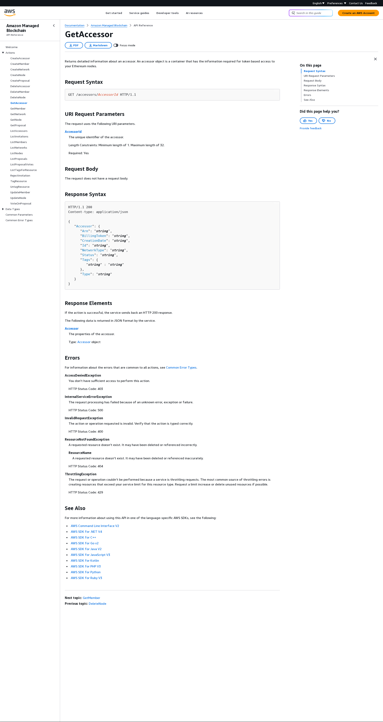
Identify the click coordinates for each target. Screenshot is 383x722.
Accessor (84, 226)
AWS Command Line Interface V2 (95, 526)
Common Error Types (181, 367)
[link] (143, 25)
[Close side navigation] (54, 25)
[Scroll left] (102, 13)
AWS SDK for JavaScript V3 (90, 555)
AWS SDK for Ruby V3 (86, 578)
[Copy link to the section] (61, 82)
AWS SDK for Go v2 (85, 543)
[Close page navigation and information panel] (375, 59)
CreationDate (94, 241)
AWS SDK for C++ (83, 537)
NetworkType (93, 250)
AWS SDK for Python (86, 572)
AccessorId (73, 132)
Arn (85, 231)
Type (86, 274)
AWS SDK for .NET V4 (86, 532)
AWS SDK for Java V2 (86, 549)
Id (84, 245)
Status (88, 255)
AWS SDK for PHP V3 (86, 566)
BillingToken (94, 236)
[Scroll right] (205, 13)
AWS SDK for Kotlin (85, 560)
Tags (86, 260)
